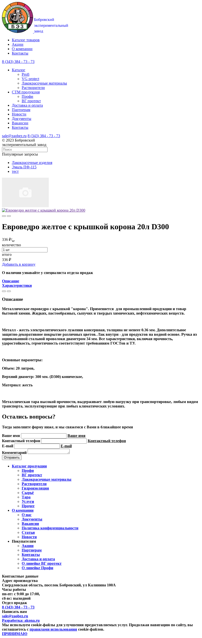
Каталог (18, 70)
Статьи (28, 532)
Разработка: (21, 620)
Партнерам (21, 110)
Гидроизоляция (35, 488)
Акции (17, 44)
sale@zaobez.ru (14, 136)
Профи (27, 96)
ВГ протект (31, 101)
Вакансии (20, 123)
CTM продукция (26, 92)
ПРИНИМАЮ (14, 634)
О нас (27, 515)
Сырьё (28, 493)
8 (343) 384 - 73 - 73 (44, 136)
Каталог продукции (29, 466)
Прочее (28, 506)
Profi (25, 74)
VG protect (30, 79)
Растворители (33, 88)
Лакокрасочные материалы (44, 83)
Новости (19, 114)
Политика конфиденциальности (50, 528)
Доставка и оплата (27, 105)
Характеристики (17, 285)
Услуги (28, 501)
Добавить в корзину (18, 264)
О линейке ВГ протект (42, 563)
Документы (21, 118)
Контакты (20, 53)
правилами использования (53, 629)
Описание (10, 281)
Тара (26, 497)
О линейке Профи (37, 568)
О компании (22, 49)
